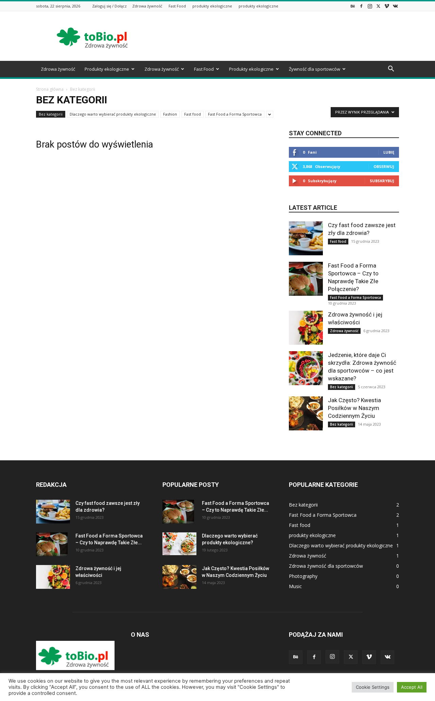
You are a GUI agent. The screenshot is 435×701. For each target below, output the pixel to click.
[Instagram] (369, 6)
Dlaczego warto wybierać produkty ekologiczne (113, 114)
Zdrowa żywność (147, 5)
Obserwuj (383, 166)
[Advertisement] (275, 36)
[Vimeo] (386, 6)
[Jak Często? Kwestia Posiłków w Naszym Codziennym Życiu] (306, 413)
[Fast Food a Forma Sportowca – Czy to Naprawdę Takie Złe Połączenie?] (306, 279)
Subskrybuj (382, 180)
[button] (391, 69)
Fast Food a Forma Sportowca (235, 114)
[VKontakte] (395, 6)
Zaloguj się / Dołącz (109, 5)
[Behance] (352, 6)
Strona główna (50, 89)
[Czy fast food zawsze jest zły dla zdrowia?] (306, 238)
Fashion (170, 114)
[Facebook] (361, 6)
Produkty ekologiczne (107, 69)
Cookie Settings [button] (372, 687)
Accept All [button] (411, 687)
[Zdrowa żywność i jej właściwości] (306, 328)
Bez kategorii (51, 114)
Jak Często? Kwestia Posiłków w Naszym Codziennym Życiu (354, 408)
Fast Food (177, 5)
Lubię (388, 152)
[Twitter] (378, 6)
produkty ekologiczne (212, 5)
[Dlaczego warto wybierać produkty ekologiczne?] (179, 543)
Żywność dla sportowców (314, 69)
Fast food (192, 114)
